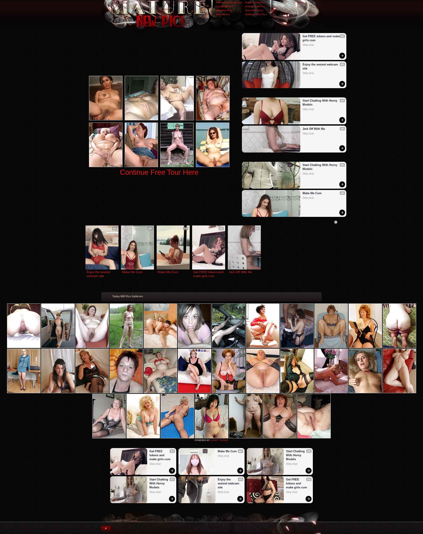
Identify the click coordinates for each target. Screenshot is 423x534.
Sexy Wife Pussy (254, 10)
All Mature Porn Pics (256, 14)
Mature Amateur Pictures (229, 2)
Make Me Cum (312, 193)
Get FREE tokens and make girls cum (321, 38)
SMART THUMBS (219, 440)
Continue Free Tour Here (159, 172)
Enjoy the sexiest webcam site (320, 66)
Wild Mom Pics (224, 10)
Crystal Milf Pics (224, 6)
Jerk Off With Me (313, 128)
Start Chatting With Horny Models (320, 102)
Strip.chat (308, 45)
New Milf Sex (223, 14)
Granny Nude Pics (255, 6)
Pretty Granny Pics (255, 2)
